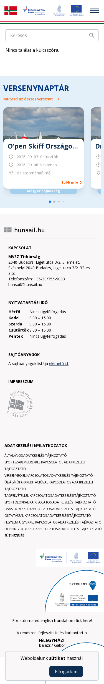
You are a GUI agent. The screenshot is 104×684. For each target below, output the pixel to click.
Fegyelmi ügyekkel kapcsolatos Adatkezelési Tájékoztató (53, 522)
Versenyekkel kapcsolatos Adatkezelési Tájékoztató (48, 475)
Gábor (59, 645)
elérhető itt (59, 363)
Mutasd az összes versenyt (28, 99)
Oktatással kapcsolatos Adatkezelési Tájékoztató (47, 515)
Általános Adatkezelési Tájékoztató (35, 455)
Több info (70, 182)
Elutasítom (34, 671)
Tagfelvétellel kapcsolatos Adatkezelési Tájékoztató (50, 495)
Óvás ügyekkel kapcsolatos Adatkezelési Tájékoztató (50, 509)
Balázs (45, 645)
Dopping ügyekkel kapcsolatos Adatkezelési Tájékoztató (53, 529)
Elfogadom (66, 671)
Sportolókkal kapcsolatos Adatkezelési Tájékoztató (50, 502)
